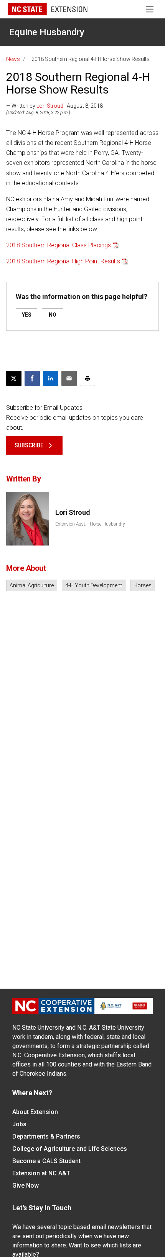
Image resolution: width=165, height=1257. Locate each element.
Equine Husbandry (46, 32)
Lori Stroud (49, 106)
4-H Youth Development (93, 585)
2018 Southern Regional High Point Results (63, 261)
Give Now (25, 1185)
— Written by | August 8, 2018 (54, 106)
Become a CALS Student (46, 1161)
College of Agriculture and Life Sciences (69, 1148)
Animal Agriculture (32, 585)
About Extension (35, 1112)
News (13, 59)
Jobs (19, 1124)
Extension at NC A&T (41, 1173)
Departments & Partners (46, 1136)
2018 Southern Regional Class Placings (58, 245)
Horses (143, 585)
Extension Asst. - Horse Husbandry (90, 524)
